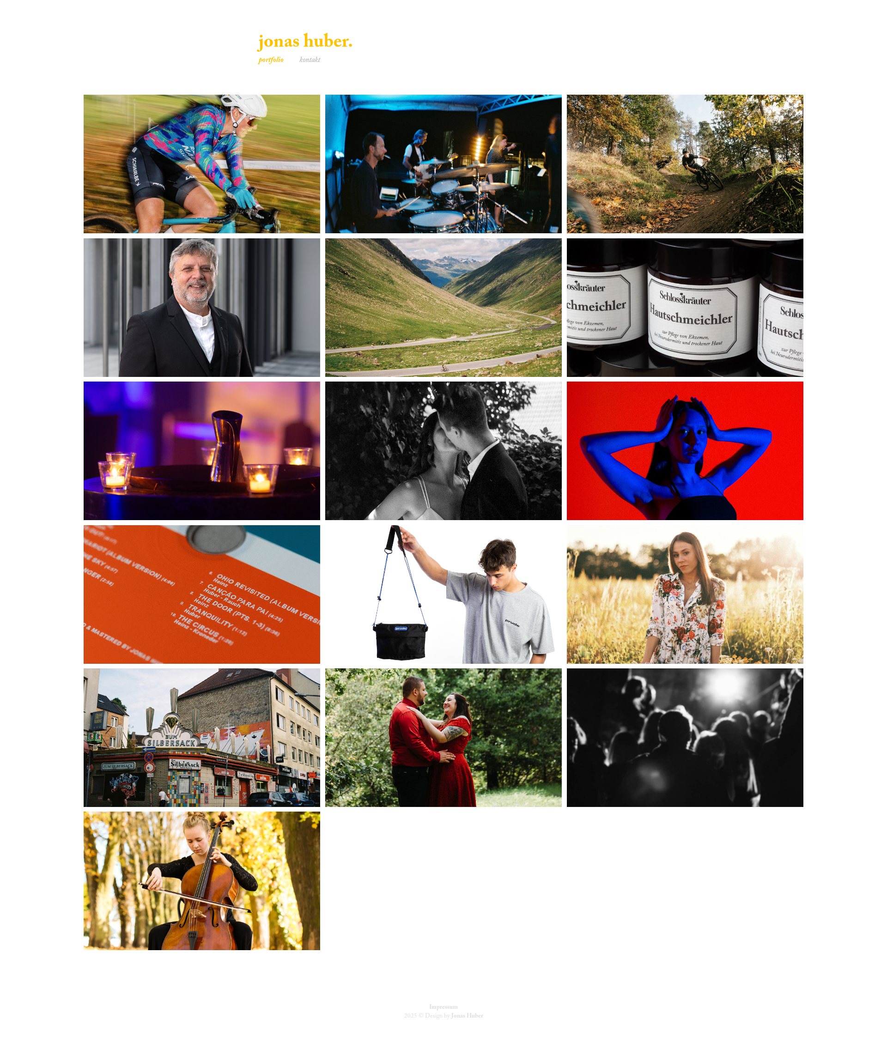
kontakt (309, 61)
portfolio (271, 61)
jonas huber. (306, 44)
